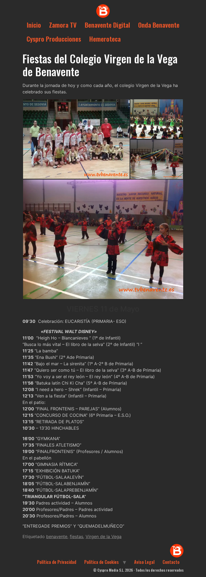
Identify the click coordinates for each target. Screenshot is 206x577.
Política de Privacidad (56, 562)
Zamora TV (63, 25)
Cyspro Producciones (54, 38)
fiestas (76, 536)
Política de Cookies (101, 562)
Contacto (171, 562)
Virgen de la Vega (104, 536)
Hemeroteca (105, 38)
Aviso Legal (144, 562)
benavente (56, 536)
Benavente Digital (107, 25)
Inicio (34, 25)
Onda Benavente (158, 25)
